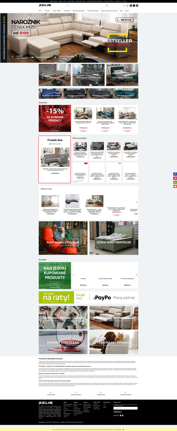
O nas (64, 1)
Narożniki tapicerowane (68, 404)
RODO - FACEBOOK (87, 407)
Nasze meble (71, 1)
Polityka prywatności (87, 405)
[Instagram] (122, 415)
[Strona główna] (45, 5)
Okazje (60, 1)
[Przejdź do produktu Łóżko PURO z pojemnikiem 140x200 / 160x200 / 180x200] (114, 146)
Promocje (75, 414)
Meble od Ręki (53, 1)
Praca (104, 405)
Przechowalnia (96, 407)
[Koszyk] (127, 6)
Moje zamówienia (96, 405)
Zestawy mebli (66, 415)
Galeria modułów (77, 410)
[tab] (87, 61)
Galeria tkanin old (77, 408)
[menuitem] (40, 11)
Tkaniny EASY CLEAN (80, 1)
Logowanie (95, 404)
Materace (65, 416)
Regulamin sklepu (87, 404)
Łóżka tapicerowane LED (68, 410)
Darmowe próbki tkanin (78, 413)
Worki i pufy (66, 408)
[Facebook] (131, 5)
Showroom (118, 1)
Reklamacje (86, 408)
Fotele (65, 411)
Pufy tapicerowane (67, 413)
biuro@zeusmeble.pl (79, 422)
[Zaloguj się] (124, 6)
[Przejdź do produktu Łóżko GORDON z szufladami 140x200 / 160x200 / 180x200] (130, 146)
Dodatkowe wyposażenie (78, 411)
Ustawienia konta (96, 408)
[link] (88, 38)
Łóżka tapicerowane (67, 405)
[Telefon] (134, 5)
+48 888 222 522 (68, 422)
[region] (88, 38)
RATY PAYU (76, 407)
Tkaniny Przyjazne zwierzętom (95, 1)
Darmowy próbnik (108, 1)
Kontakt (124, 1)
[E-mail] (137, 5)
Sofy (64, 407)
